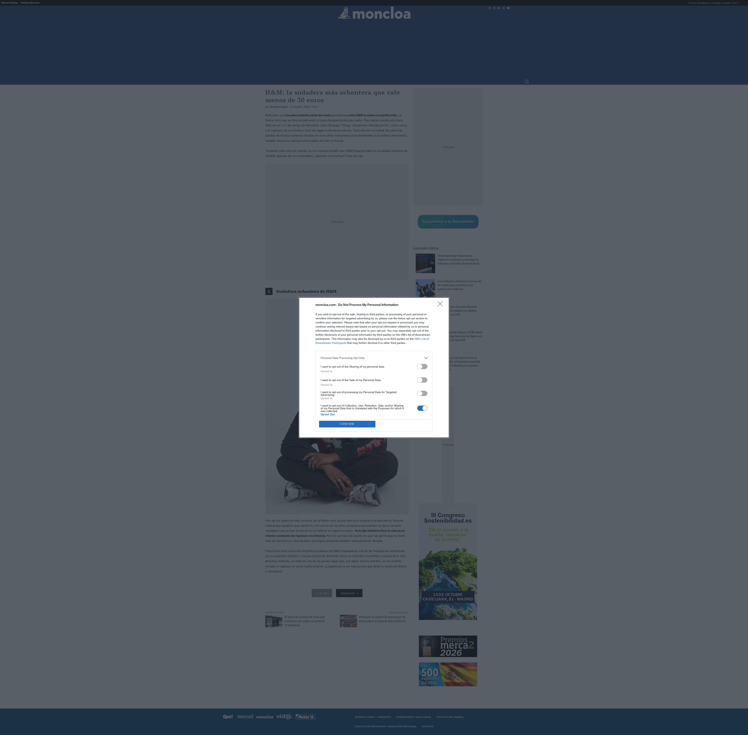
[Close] (441, 305)
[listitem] (374, 358)
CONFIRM (347, 424)
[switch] (422, 366)
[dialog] (374, 368)
